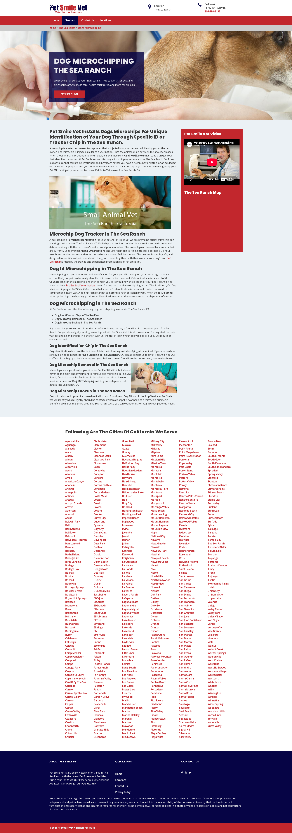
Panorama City (159, 667)
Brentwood (71, 612)
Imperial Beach (130, 518)
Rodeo (182, 547)
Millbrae (155, 448)
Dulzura (98, 587)
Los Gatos (128, 685)
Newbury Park (159, 550)
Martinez (127, 722)
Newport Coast (159, 561)
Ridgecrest (185, 532)
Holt (124, 499)
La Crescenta (129, 561)
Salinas (183, 572)
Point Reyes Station (190, 456)
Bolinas (69, 572)
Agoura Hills (72, 441)
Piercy (154, 707)
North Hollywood (160, 580)
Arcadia (69, 499)
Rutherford (185, 565)
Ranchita (184, 492)
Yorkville (212, 718)
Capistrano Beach (75, 678)
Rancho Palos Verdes (191, 496)
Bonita (69, 576)
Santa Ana (185, 671)
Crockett (98, 514)
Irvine (125, 529)
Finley (97, 660)
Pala (153, 649)
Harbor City (128, 467)
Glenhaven (100, 722)
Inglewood (128, 521)
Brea (68, 609)
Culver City (100, 518)
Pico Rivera (157, 700)
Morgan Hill (157, 503)
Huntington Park (131, 514)
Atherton (70, 510)
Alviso (68, 477)
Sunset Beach (215, 518)
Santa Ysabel (186, 696)
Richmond (184, 529)
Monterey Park (159, 488)
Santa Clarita (186, 678)
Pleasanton (185, 445)
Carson (69, 700)
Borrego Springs (74, 587)
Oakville (155, 605)
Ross (182, 558)
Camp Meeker (73, 653)
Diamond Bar (101, 558)
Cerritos (70, 722)
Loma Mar (128, 660)
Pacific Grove (158, 634)
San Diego (185, 591)
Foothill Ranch (102, 664)
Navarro (155, 539)
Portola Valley (187, 474)
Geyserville (100, 704)
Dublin (97, 583)
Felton (97, 656)
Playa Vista (157, 737)
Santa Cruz (185, 682)
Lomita (126, 664)
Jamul (125, 536)
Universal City (215, 594)
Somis (211, 448)
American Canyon (75, 481)
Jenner (126, 539)
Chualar (69, 737)
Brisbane (70, 616)
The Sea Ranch (67, 28)
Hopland (127, 507)
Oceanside (156, 612)
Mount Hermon (160, 521)
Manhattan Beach (132, 707)
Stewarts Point (216, 488)
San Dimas (185, 594)
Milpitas (155, 452)
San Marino (185, 638)
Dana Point (100, 532)
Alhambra (70, 463)
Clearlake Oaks (102, 456)
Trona (211, 572)
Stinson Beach (216, 492)
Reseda (183, 525)
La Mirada (128, 580)
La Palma (127, 583)
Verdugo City (215, 627)
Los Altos (127, 675)
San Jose (184, 616)
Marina (126, 711)
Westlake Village (217, 671)
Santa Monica (187, 689)
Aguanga (70, 445)
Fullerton (99, 685)
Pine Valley (157, 711)
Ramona (184, 488)
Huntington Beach (132, 510)
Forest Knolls (101, 667)
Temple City (214, 539)
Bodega (69, 565)
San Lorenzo (186, 627)
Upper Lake (214, 598)
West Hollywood (217, 667)
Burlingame (72, 631)
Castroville (71, 715)
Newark (155, 547)
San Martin (185, 642)
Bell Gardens (72, 529)
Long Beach (129, 667)
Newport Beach (160, 558)
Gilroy (97, 707)
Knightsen (128, 558)
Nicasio (155, 565)
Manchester (129, 704)
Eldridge (98, 627)
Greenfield (128, 441)
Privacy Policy (122, 792)
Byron (68, 634)
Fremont (98, 682)
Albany (69, 456)
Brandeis (70, 602)
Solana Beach (215, 441)
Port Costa (185, 467)
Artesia (69, 507)
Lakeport (127, 623)
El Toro (98, 620)
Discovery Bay (102, 565)
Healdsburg (129, 481)
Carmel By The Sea (76, 693)
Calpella (69, 645)
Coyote (98, 510)
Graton (98, 733)
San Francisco (187, 602)
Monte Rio (157, 477)
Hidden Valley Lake (133, 492)
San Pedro (185, 653)
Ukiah (211, 587)
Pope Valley (185, 463)
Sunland (212, 507)
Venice (211, 623)
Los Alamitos (129, 671)
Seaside (183, 715)
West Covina (215, 660)
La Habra (127, 565)
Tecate (212, 536)
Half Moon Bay (130, 463)
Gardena (98, 700)
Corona (98, 481)
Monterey (156, 485)
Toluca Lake (215, 550)
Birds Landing (73, 561)
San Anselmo (186, 576)
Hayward (127, 477)
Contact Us (87, 20)
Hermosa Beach (131, 488)
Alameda (70, 448)
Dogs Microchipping (89, 28)
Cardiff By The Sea (75, 682)
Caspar (69, 704)
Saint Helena (186, 569)
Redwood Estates (189, 518)
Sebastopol (185, 718)
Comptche (99, 470)
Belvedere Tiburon (76, 539)
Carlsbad (70, 685)
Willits (211, 689)
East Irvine (100, 594)
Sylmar (212, 525)
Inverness (127, 525)
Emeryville (99, 634)
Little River (128, 653)
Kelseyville (128, 547)
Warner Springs (217, 653)
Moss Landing (159, 514)
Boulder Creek (73, 591)
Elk (95, 631)
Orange (155, 623)
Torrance (213, 561)
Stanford (213, 477)
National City (158, 536)
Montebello (157, 481)
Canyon (69, 671)
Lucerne (126, 693)
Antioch (69, 496)
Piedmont (156, 704)
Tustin (211, 580)
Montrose (156, 492)
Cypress (98, 525)
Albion (69, 459)
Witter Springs (216, 704)
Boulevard (71, 594)
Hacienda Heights (132, 459)
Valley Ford (214, 612)
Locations (105, 20)
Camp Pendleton (74, 656)
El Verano (99, 623)
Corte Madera (101, 492)
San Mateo (185, 645)
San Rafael (185, 660)
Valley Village (215, 616)
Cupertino (99, 521)
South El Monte (216, 456)
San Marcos (186, 634)
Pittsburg (156, 726)
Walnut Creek (215, 649)
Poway (183, 485)
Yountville (213, 722)
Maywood (127, 726)
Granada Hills (101, 729)
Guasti (125, 448)
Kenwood (127, 554)
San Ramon (185, 664)
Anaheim (70, 485)
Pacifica (155, 642)
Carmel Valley (73, 696)
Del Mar (98, 547)
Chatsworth (72, 726)
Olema (154, 616)
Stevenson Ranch (217, 485)
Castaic (69, 707)
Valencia (212, 602)
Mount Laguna (159, 525)
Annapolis (71, 492)
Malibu (126, 700)
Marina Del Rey (130, 715)
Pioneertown (158, 718)
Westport (213, 678)
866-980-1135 (212, 11)
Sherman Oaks (187, 722)
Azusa (68, 518)
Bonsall (69, 580)
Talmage (213, 529)
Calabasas (71, 638)
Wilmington (214, 693)
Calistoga (70, 642)
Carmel (69, 689)
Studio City (214, 499)
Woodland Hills (216, 711)
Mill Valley (156, 445)
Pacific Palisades (160, 638)
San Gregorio (186, 612)
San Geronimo (187, 609)
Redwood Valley (188, 521)
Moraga (155, 499)
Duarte (98, 580)
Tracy (211, 569)
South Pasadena (217, 463)
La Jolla (126, 572)
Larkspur (127, 634)
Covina (97, 507)
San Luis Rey (186, 631)
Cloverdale (100, 463)
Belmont (70, 536)
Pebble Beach (158, 682)
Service (69, 20)
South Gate (214, 459)
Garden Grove (101, 696)
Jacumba (127, 532)
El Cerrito (99, 602)
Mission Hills (158, 459)
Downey (98, 576)
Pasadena (156, 675)
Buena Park (72, 623)
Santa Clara (185, 675)
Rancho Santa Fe (188, 499)
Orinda (154, 627)
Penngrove (157, 685)
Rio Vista (184, 539)
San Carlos (185, 583)
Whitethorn (214, 682)
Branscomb (71, 605)
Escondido (99, 645)
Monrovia (156, 467)
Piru (153, 722)
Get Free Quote (69, 94)
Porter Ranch (186, 470)
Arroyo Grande (73, 503)
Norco (154, 572)
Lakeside (127, 627)
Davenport (100, 539)
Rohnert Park (187, 550)
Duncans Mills (102, 591)
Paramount (157, 671)
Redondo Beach (188, 510)
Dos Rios (99, 572)
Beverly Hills (72, 558)
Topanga (213, 558)
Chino (68, 729)
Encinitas (99, 638)
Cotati (97, 499)
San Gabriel (185, 605)
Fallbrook (99, 653)
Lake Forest (129, 620)
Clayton (98, 448)
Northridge (157, 583)
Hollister (127, 496)
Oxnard (155, 631)
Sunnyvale (213, 510)
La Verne (127, 591)
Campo (69, 664)
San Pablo (185, 649)
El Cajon (98, 598)
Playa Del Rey (158, 733)
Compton (99, 474)
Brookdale (71, 620)
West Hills (213, 664)
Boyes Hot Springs (76, 598)
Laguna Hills (129, 605)
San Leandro (186, 623)
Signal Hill (184, 729)
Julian (125, 543)
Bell (67, 525)
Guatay (126, 452)
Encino (97, 642)
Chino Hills (71, 733)
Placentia (156, 729)
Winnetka (213, 700)
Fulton (97, 689)
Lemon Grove (129, 649)
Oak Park (156, 594)
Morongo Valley (160, 507)
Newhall (155, 554)
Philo (153, 696)
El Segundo (100, 612)
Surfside (212, 521)
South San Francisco (219, 467)
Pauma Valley (158, 678)
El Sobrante (100, 616)
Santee (183, 700)
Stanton (212, 481)
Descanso (99, 550)
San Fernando (187, 598)
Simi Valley (185, 737)
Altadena (70, 474)
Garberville (100, 693)
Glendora (99, 718)
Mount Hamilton (160, 518)
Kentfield (127, 550)
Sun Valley (213, 503)
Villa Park (213, 634)
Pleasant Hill (186, 441)
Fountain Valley (102, 678)
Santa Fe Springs (188, 685)
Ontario (155, 620)
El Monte (99, 609)
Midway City (157, 441)
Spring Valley (215, 474)
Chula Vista (100, 441)
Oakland (155, 598)
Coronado (99, 488)
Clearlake (99, 452)
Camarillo (70, 649)
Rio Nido (184, 536)
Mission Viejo (158, 463)
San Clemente (187, 587)
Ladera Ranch (130, 594)
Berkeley (70, 550)
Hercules (127, 485)
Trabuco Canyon (217, 565)
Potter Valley (186, 481)
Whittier (212, 685)
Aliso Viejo (71, 467)
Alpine (68, 470)
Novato (155, 591)
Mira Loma (157, 456)
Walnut (212, 645)
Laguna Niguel (130, 609)
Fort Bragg (100, 675)
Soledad (212, 445)
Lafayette (127, 598)
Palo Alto (156, 653)
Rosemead (185, 554)
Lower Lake (128, 689)
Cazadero (70, 718)
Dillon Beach (101, 561)
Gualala (126, 445)
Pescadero (157, 689)
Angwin (69, 488)
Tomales (213, 554)
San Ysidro (185, 667)
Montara (156, 470)
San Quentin (186, 656)
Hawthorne (128, 474)
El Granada (100, 605)
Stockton (213, 496)
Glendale (99, 715)
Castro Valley (72, 711)
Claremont (100, 445)
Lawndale (127, 638)
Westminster (215, 675)
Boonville (70, 583)
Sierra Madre (186, 726)
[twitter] (190, 772)
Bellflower (71, 532)
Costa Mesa (100, 496)
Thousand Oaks (217, 547)
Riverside (184, 543)
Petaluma (156, 693)
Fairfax (97, 649)
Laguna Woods (130, 612)
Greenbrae (100, 737)
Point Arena (186, 448)
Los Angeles (129, 678)
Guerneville (128, 456)
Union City (214, 591)
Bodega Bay (72, 569)
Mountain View (159, 529)
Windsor (212, 696)
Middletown (129, 737)
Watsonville (214, 656)
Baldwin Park (72, 521)
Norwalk (155, 587)
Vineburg (213, 638)
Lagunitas (128, 616)
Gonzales (99, 726)
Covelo (97, 503)
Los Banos (128, 682)
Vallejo (211, 605)
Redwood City (187, 514)
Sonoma (212, 452)
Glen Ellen (99, 711)
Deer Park (99, 543)
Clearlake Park (102, 459)
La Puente (128, 587)
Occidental (156, 609)
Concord (98, 477)
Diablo (97, 554)
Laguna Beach (130, 602)
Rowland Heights (188, 561)
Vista (210, 642)
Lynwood (127, 696)
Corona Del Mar (103, 485)
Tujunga (212, 576)
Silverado (184, 733)
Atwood (69, 514)
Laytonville (128, 642)
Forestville (99, 671)
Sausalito (184, 707)
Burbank (70, 627)
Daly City (99, 529)
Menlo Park (128, 733)
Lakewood (128, 631)
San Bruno (185, 580)
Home (55, 20)
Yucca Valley (214, 726)
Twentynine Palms (218, 583)
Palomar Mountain (161, 656)
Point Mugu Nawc (189, 452)
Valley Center (215, 609)
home (52, 28)
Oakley (154, 602)
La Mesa (127, 576)
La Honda (127, 569)
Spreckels (213, 470)
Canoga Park (72, 667)
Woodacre (213, 707)
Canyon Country (74, 675)
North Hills (157, 576)
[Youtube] (186, 772)
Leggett (126, 645)
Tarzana (212, 532)
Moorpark (156, 496)
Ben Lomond (72, 543)
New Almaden (158, 543)
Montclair (156, 474)
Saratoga (184, 704)
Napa (154, 532)
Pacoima (155, 645)
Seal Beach (185, 711)
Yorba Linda (214, 715)
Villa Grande (214, 631)
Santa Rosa (185, 693)
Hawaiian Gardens (132, 470)
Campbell (70, 660)
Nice (153, 569)
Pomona (184, 459)
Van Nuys (213, 620)
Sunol (211, 514)
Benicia (69, 547)
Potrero (183, 477)
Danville (98, 536)
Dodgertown (101, 569)
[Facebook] (182, 772)
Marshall (127, 718)
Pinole (154, 715)
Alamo (68, 452)
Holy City (127, 503)
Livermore (128, 656)
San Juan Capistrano (190, 620)
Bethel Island (72, 554)
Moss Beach (158, 510)
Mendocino (128, 729)
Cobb (97, 467)
